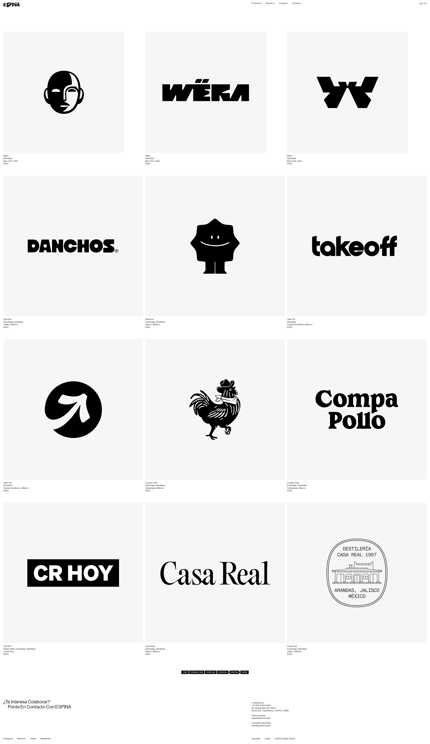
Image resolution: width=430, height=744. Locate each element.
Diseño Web (210, 672)
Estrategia (223, 672)
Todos (185, 672)
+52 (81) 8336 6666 (261, 705)
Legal (267, 739)
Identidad (234, 672)
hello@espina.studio (261, 718)
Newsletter (46, 739)
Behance (21, 739)
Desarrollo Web (197, 672)
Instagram (8, 739)
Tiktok (33, 739)
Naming (244, 672)
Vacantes (256, 739)
